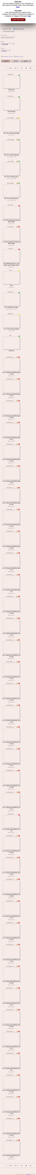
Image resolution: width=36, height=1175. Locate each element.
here (18, 7)
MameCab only (7, 29)
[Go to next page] (26, 68)
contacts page (28, 1174)
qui (29, 16)
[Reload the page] (22, 68)
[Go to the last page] (30, 68)
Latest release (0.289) (8, 31)
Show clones (20, 29)
